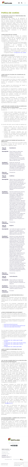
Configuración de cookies (20, 52)
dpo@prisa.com (9, 403)
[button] (22, 3)
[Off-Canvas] (25, 3)
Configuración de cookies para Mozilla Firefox (15, 342)
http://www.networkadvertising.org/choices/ (14, 325)
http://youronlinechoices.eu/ (11, 324)
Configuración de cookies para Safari (13, 346)
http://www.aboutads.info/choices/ (12, 326)
